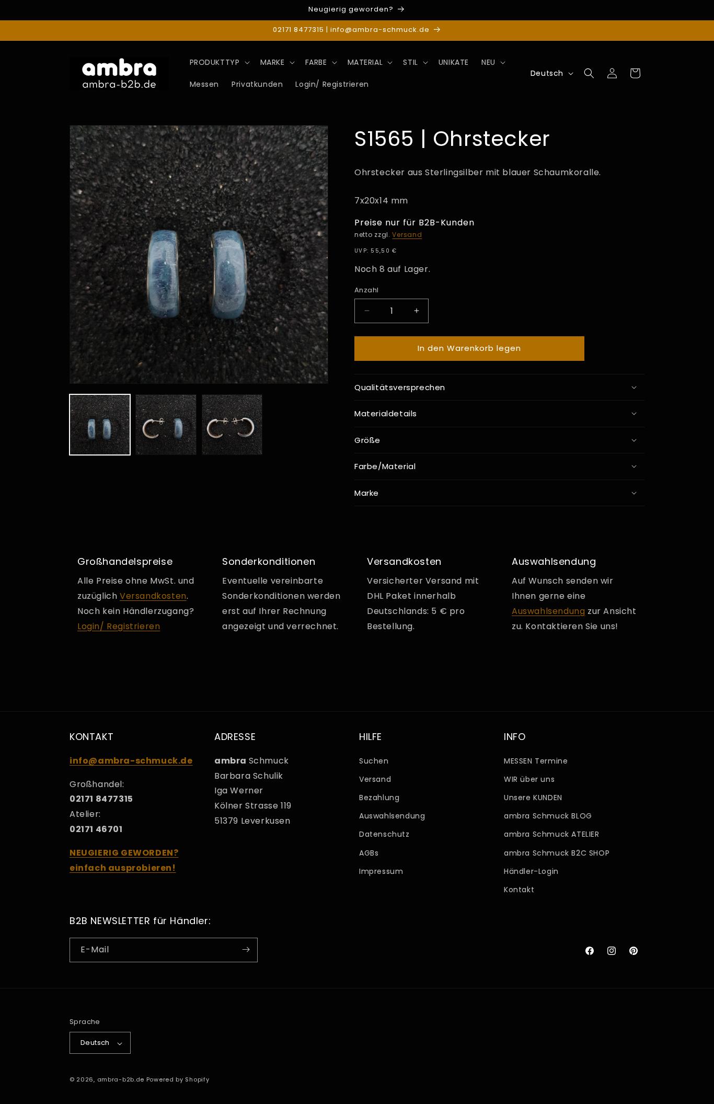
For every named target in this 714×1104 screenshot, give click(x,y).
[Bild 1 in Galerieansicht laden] (100, 424)
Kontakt (519, 889)
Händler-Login (531, 871)
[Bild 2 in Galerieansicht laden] (165, 424)
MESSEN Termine (536, 760)
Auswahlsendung (548, 611)
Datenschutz (384, 834)
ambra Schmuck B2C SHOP (556, 852)
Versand (407, 234)
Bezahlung (379, 797)
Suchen (374, 760)
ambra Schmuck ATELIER (552, 834)
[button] (218, 62)
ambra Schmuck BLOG (548, 816)
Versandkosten (153, 595)
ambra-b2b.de (120, 1080)
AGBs (368, 852)
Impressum (381, 871)
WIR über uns (529, 778)
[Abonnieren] (245, 949)
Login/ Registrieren (118, 626)
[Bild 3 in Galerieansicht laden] (232, 424)
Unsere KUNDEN (533, 797)
